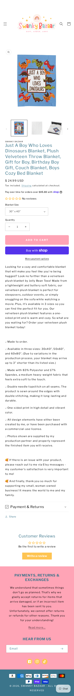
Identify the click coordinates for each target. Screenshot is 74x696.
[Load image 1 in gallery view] (19, 128)
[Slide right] (67, 129)
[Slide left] (6, 129)
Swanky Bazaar (33, 685)
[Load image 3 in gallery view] (55, 128)
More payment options (37, 258)
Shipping (27, 185)
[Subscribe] (62, 649)
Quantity (10, 219)
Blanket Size (12, 204)
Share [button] (12, 516)
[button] (5, 24)
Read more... (36, 627)
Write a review (37, 556)
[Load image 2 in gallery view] (37, 128)
